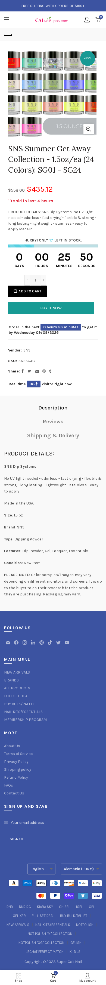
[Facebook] (17, 645)
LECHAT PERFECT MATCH (45, 952)
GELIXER (19, 916)
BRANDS (11, 680)
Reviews (53, 421)
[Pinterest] (42, 645)
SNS (26, 350)
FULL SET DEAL (16, 696)
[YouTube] (67, 645)
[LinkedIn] (33, 645)
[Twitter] (59, 645)
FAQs (8, 785)
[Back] (8, 34)
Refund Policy (16, 777)
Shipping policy (17, 769)
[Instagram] (25, 645)
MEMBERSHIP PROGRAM (25, 719)
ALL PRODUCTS (17, 688)
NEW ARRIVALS (17, 672)
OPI (91, 907)
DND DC (25, 907)
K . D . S (75, 952)
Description (53, 408)
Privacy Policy (16, 761)
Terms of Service (18, 753)
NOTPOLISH (84, 925)
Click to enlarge (88, 129)
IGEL (79, 907)
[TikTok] (50, 645)
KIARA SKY (45, 907)
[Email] (8, 645)
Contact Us (14, 793)
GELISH (76, 943)
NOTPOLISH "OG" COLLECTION (41, 943)
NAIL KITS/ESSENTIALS (23, 711)
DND (10, 907)
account (87, 20)
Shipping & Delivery (53, 435)
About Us (12, 746)
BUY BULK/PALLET (19, 704)
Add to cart (29, 291)
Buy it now (51, 308)
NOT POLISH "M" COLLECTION (50, 934)
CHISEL (64, 907)
